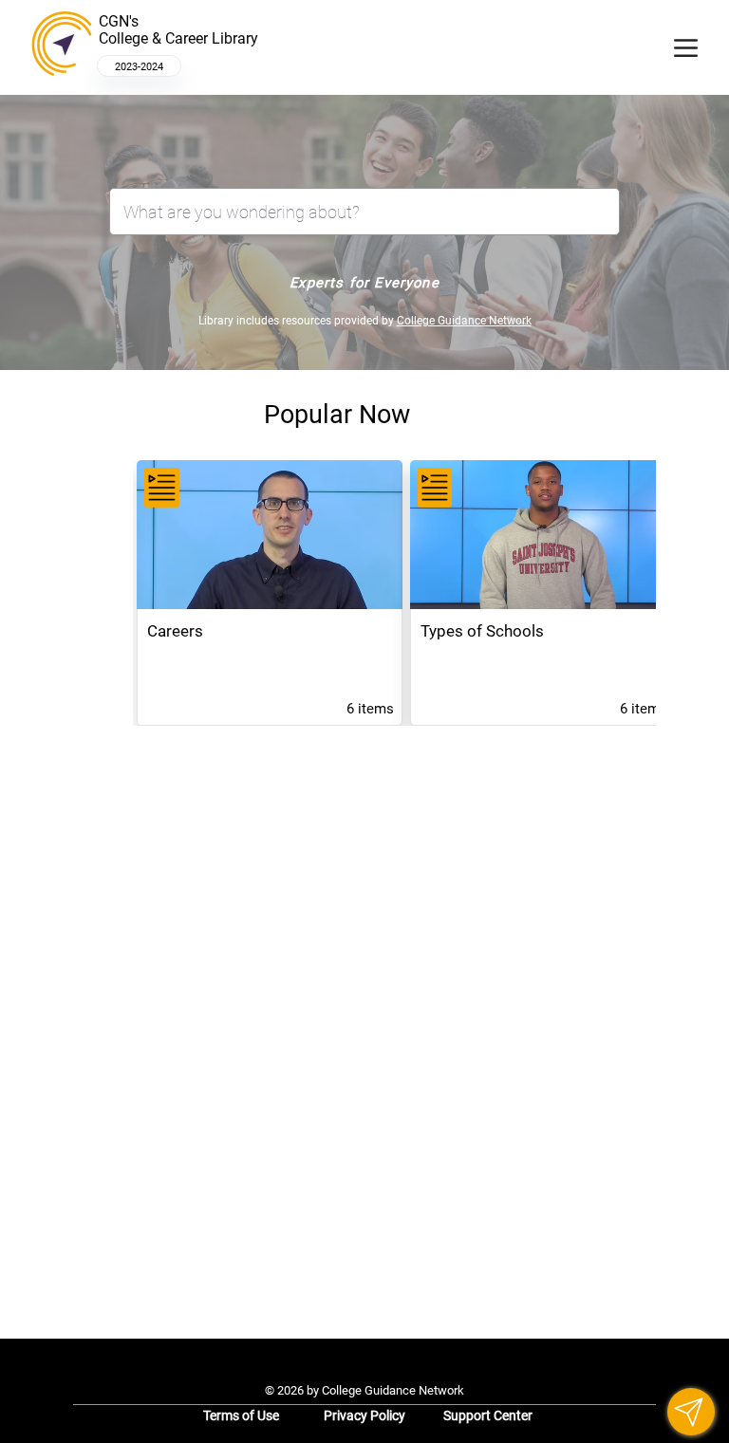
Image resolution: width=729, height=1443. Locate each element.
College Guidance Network (464, 320)
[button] (691, 1411)
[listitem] (269, 593)
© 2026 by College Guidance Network (364, 1390)
